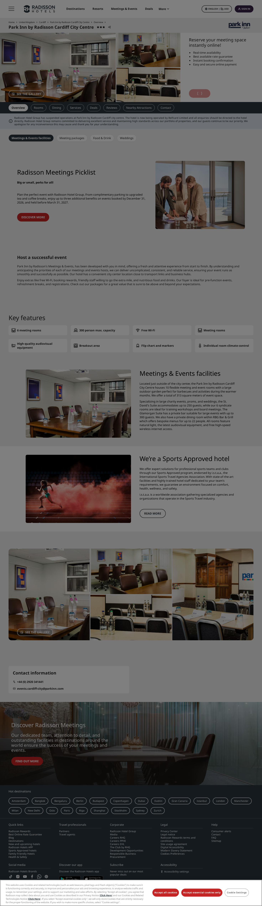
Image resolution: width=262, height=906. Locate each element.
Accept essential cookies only (201, 892)
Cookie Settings (237, 892)
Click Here (106, 895)
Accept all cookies (165, 892)
